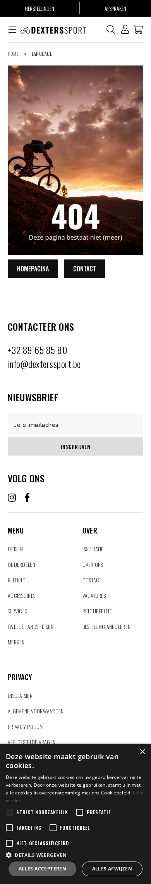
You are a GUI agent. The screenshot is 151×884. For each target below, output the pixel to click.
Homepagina (33, 268)
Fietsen (15, 549)
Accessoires (21, 595)
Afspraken (115, 8)
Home (13, 53)
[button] (75, 854)
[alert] (75, 814)
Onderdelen (21, 564)
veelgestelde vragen (31, 742)
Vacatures (94, 595)
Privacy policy (25, 726)
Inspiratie (93, 549)
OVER (89, 521)
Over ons (92, 564)
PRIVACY (20, 667)
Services (17, 611)
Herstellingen (39, 8)
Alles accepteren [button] (42, 868)
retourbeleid (97, 611)
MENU (16, 521)
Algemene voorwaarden (36, 711)
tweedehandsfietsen (30, 626)
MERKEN (16, 642)
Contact (84, 268)
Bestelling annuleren (106, 626)
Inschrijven (75, 446)
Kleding (17, 580)
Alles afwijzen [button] (112, 868)
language (42, 53)
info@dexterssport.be (44, 364)
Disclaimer (20, 695)
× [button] (142, 752)
